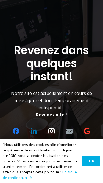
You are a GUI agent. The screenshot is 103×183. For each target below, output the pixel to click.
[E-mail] (69, 131)
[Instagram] (51, 131)
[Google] (87, 131)
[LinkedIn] (34, 131)
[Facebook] (16, 131)
